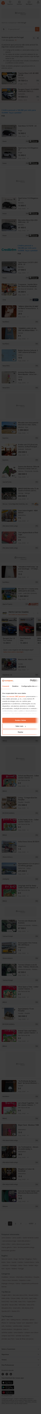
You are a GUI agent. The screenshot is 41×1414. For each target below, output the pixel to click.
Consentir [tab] (5, 686)
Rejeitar (20, 732)
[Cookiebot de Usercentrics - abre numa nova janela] (30, 680)
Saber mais (19, 726)
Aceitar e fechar (20, 720)
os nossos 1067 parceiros (16, 696)
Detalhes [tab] (15, 686)
